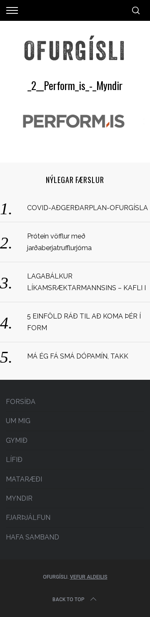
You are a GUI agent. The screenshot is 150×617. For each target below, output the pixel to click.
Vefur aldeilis (89, 577)
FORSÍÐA (20, 402)
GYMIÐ (17, 440)
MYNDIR (19, 498)
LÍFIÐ (14, 460)
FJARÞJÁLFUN (28, 518)
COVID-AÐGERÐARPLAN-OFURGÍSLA (87, 208)
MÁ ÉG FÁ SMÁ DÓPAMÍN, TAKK (77, 356)
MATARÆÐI (24, 479)
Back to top (68, 599)
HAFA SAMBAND (32, 537)
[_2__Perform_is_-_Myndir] (75, 135)
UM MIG (18, 421)
